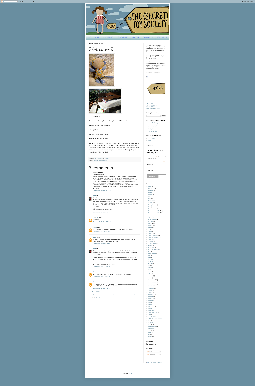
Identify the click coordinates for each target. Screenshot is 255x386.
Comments (152, 354)
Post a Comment (95, 291)
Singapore (151, 298)
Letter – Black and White (153, 108)
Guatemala (151, 247)
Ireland (150, 268)
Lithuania (150, 276)
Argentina (150, 188)
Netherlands (151, 280)
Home (115, 295)
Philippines (151, 288)
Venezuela (151, 328)
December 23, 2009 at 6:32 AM (101, 288)
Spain (105, 160)
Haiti (149, 251)
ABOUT (97, 38)
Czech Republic (152, 219)
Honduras (150, 259)
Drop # (150, 223)
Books (149, 140)
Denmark (150, 221)
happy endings (152, 253)
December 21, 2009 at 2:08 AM (101, 231)
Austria (150, 192)
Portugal (150, 292)
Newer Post (92, 295)
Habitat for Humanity (153, 249)
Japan (149, 272)
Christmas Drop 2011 (153, 215)
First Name (150, 164)
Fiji (149, 229)
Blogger (131, 373)
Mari (94, 195)
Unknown (95, 217)
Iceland (150, 263)
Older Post (137, 295)
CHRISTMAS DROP (148, 38)
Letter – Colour (150, 107)
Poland (150, 290)
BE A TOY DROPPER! (108, 38)
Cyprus (150, 217)
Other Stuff (151, 286)
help (149, 255)
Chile (149, 207)
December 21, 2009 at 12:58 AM (102, 222)
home (149, 257)
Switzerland (151, 310)
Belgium (150, 194)
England (150, 225)
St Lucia (150, 304)
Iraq (149, 266)
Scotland (150, 296)
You (149, 335)
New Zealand (151, 284)
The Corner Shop (152, 312)
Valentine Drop (152, 326)
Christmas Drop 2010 (153, 213)
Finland (150, 231)
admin (149, 186)
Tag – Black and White (152, 105)
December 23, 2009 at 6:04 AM (101, 276)
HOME (89, 38)
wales (149, 330)
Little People (151, 138)
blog (149, 196)
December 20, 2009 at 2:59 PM (101, 212)
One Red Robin (152, 127)
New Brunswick (152, 282)
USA (149, 324)
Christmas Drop (152, 209)
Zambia (150, 337)
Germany (150, 241)
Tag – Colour (149, 103)
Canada (150, 203)
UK (149, 320)
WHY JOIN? (135, 38)
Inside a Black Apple (153, 125)
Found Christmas (152, 235)
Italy (149, 270)
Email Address (156, 158)
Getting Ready (152, 243)
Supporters (151, 306)
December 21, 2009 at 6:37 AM (101, 243)
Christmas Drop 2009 (98, 160)
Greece (150, 245)
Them (149, 314)
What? (149, 332)
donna (95, 227)
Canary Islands (152, 205)
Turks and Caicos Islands (155, 318)
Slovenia (150, 300)
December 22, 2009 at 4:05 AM (101, 266)
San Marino (151, 294)
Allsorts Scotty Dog (153, 123)
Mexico (150, 278)
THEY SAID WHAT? (123, 38)
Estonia (150, 227)
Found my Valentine (153, 237)
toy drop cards (152, 316)
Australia (150, 190)
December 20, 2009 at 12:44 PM (102, 190)
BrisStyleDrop (151, 201)
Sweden (150, 308)
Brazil (149, 199)
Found (149, 233)
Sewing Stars (151, 129)
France (150, 239)
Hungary (150, 261)
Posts (150, 351)
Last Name (150, 170)
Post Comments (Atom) (102, 298)
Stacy (94, 237)
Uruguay (150, 322)
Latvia (149, 274)
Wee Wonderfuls (152, 131)
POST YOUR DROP (162, 38)
